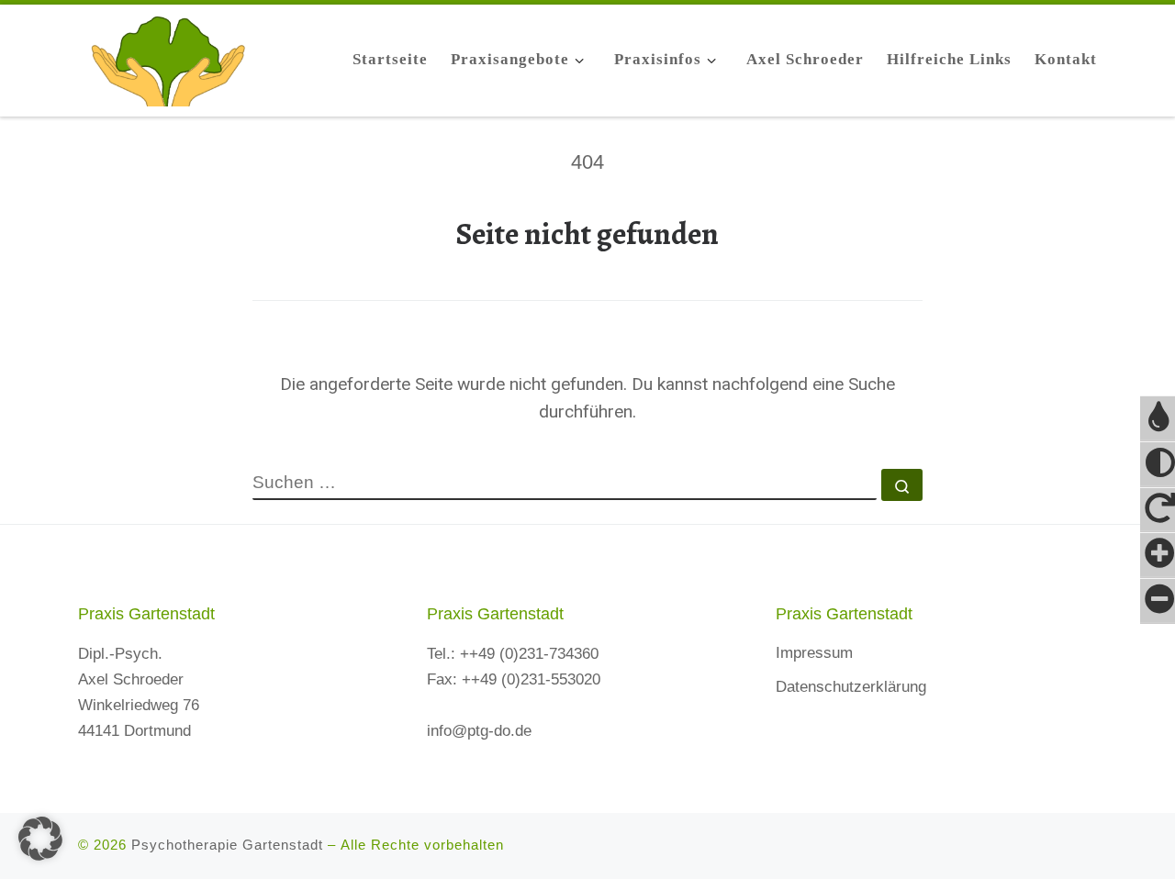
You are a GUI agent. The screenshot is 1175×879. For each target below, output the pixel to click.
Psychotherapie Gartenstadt (227, 844)
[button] (40, 838)
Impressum (814, 653)
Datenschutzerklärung (851, 686)
